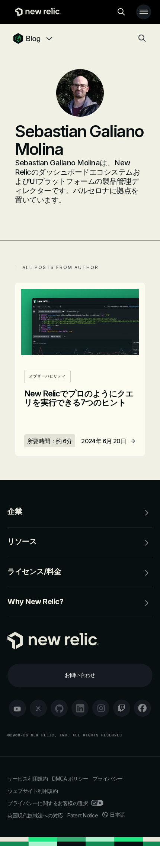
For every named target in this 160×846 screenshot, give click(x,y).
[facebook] (142, 708)
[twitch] (122, 708)
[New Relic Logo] (35, 12)
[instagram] (101, 708)
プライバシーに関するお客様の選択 (47, 803)
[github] (59, 708)
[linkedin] (80, 708)
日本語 (117, 814)
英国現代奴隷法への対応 (35, 815)
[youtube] (17, 708)
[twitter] (38, 708)
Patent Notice (82, 815)
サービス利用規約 (27, 778)
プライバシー (108, 778)
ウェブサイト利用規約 (32, 791)
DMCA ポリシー (70, 778)
